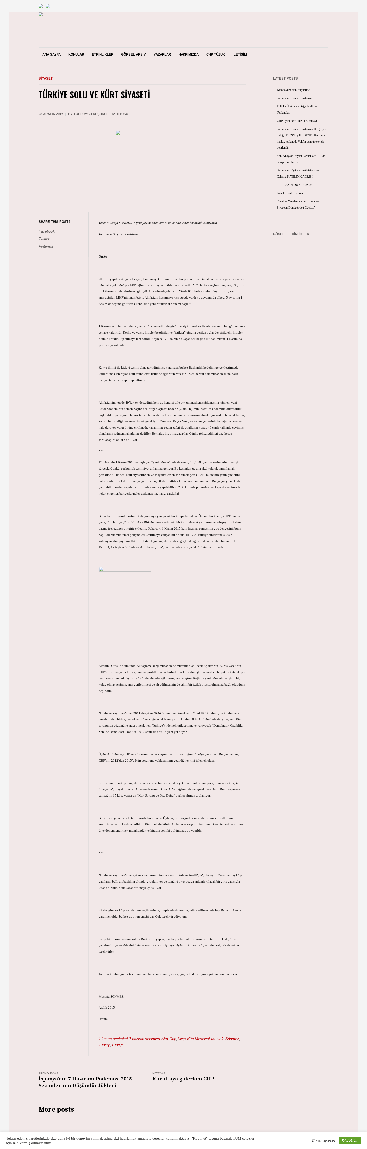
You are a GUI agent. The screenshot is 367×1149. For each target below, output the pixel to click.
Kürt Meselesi (198, 1039)
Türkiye (117, 1045)
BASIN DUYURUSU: (294, 185)
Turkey (104, 1045)
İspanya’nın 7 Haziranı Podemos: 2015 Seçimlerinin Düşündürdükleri (85, 1082)
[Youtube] (297, 29)
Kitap (182, 1039)
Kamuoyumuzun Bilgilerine (293, 90)
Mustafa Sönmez (225, 1039)
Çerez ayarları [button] (323, 1140)
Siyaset (46, 78)
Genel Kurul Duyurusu (290, 193)
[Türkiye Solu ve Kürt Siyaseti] (142, 168)
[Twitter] (314, 29)
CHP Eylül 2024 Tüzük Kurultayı (297, 121)
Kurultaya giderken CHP (183, 1079)
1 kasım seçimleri (113, 1039)
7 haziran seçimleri (144, 1039)
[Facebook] (306, 29)
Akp (164, 1039)
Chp (172, 1039)
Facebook (47, 231)
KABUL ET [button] (350, 1140)
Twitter (44, 239)
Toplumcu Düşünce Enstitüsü (294, 98)
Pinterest (46, 246)
